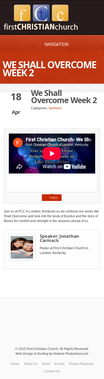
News (46, 364)
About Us (30, 364)
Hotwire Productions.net (70, 354)
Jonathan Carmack (59, 238)
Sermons (55, 108)
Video (53, 198)
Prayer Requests (81, 364)
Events (60, 364)
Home (15, 364)
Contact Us (52, 371)
